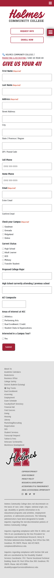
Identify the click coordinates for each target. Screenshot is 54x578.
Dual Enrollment (10, 391)
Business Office (10, 378)
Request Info (27, 31)
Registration (9, 426)
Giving (6, 413)
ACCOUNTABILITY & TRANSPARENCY (35, 486)
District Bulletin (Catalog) (14, 385)
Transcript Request (12, 436)
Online (7, 238)
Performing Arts (12, 320)
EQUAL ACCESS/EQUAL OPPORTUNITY (36, 490)
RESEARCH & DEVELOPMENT (32, 483)
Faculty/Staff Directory (13, 404)
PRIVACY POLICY (28, 479)
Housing (7, 417)
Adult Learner (10, 252)
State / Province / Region (13, 138)
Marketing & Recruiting (14, 58)
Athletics (8, 316)
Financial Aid (9, 407)
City (4, 125)
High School (10, 248)
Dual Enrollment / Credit (15, 324)
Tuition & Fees (10, 439)
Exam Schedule (10, 401)
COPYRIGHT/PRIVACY (29, 471)
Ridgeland (9, 234)
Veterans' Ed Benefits (13, 442)
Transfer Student (12, 263)
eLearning (8, 394)
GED (6, 256)
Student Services (11, 432)
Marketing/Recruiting (13, 423)
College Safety (10, 381)
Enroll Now (27, 39)
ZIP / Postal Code (9, 152)
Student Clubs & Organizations (18, 328)
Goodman (9, 226)
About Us (8, 369)
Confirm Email (8, 214)
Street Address (8, 111)
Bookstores (9, 375)
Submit (8, 347)
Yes (6, 338)
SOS (5, 429)
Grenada (8, 230)
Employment (9, 398)
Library (7, 420)
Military (8, 260)
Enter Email (7, 200)
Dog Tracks (11, 388)
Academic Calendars (12, 372)
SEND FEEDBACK (28, 475)
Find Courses (9, 410)
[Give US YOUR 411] (27, 15)
